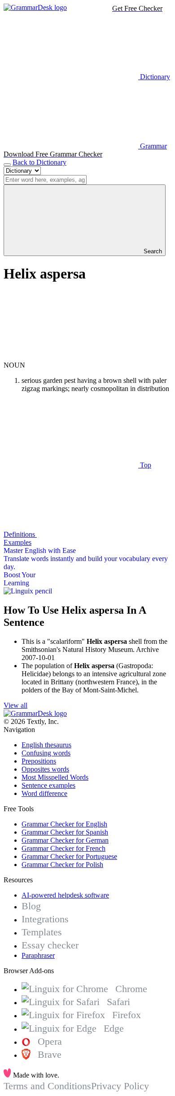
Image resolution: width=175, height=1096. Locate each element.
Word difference (44, 793)
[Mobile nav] (7, 164)
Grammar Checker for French (63, 848)
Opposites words (45, 769)
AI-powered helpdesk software (65, 895)
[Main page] (35, 7)
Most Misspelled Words (55, 777)
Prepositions (39, 761)
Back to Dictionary (39, 162)
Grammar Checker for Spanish (65, 832)
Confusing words (46, 753)
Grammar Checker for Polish (62, 864)
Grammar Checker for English (64, 824)
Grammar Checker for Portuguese (69, 856)
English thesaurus (46, 745)
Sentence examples (48, 785)
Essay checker (50, 945)
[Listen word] (71, 357)
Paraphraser (38, 955)
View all (15, 705)
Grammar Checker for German (65, 840)
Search (152, 251)
